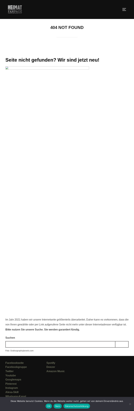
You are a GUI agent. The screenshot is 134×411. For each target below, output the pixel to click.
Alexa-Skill (11, 392)
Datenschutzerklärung (76, 406)
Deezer (50, 367)
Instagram (11, 387)
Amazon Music (55, 371)
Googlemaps (13, 379)
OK (48, 406)
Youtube (10, 375)
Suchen (10, 337)
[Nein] (130, 404)
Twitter (9, 371)
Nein (57, 406)
